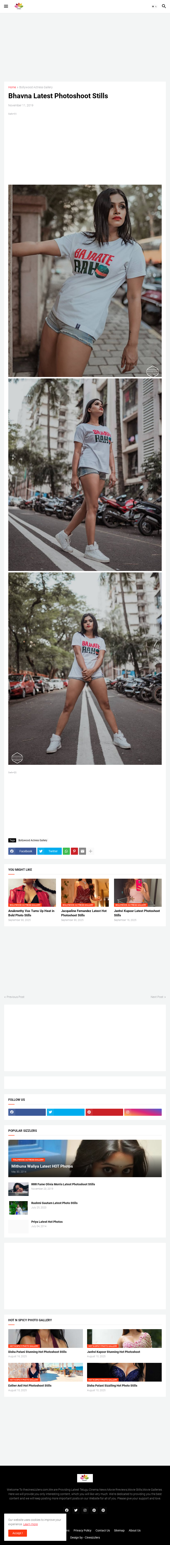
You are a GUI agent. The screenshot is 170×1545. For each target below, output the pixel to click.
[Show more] (90, 851)
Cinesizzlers (92, 1537)
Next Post (157, 997)
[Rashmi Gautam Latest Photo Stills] (18, 1208)
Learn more (30, 1524)
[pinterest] (104, 1112)
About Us (135, 1530)
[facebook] (27, 1112)
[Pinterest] (74, 851)
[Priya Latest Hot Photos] (18, 1226)
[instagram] (143, 1112)
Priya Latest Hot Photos (47, 1221)
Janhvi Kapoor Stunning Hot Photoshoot (113, 1351)
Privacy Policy (82, 1530)
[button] (5, 6)
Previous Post (15, 997)
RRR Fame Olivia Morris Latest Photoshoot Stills (63, 1184)
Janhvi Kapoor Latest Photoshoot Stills (137, 913)
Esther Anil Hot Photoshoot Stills (29, 1385)
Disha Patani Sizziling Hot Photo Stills (112, 1385)
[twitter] (65, 1112)
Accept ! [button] (17, 1533)
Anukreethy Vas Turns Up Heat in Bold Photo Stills (31, 913)
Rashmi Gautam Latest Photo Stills (54, 1203)
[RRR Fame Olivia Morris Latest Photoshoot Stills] (18, 1189)
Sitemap (119, 1530)
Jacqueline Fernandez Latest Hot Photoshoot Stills (84, 913)
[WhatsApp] (66, 851)
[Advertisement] (85, 47)
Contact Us (103, 1530)
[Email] (82, 851)
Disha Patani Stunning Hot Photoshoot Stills (37, 1351)
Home (12, 87)
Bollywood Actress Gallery (36, 87)
